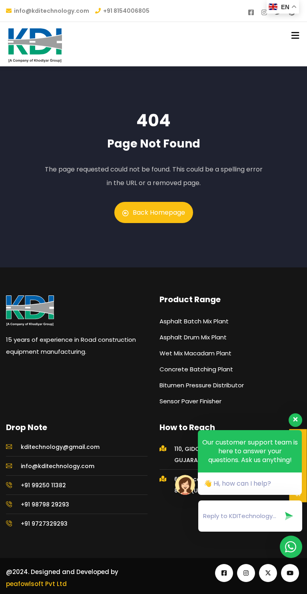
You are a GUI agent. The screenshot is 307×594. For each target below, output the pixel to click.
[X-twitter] (268, 573)
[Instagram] (246, 573)
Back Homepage (159, 212)
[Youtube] (290, 573)
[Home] (30, 310)
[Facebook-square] (224, 573)
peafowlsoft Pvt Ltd (36, 584)
